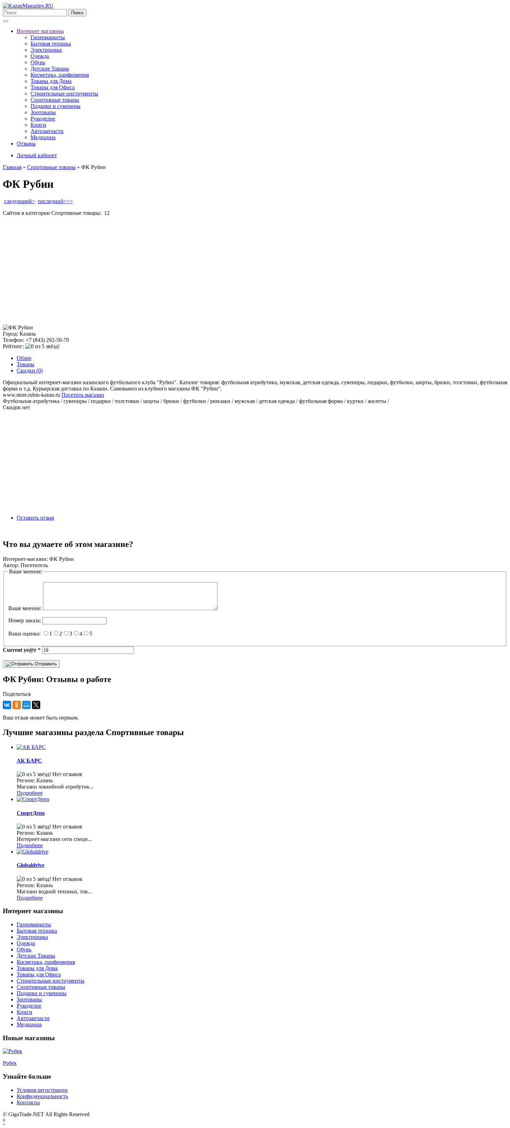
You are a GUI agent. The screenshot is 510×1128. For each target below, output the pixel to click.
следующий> (19, 201)
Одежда (40, 56)
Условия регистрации (42, 1090)
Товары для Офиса (53, 87)
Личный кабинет (37, 155)
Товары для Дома (51, 81)
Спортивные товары (55, 100)
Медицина (43, 137)
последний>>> (55, 201)
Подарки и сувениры (55, 106)
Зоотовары (43, 112)
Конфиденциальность (42, 1096)
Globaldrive (30, 865)
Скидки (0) (30, 370)
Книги (38, 125)
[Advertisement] (211, 270)
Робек (10, 1063)
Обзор (24, 358)
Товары (25, 364)
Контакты (28, 1102)
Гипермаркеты (48, 37)
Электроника (46, 50)
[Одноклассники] (16, 705)
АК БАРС (29, 761)
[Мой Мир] (26, 705)
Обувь (38, 62)
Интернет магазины (40, 31)
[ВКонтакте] (7, 705)
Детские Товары (50, 68)
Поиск (77, 12)
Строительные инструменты (64, 93)
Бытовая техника (51, 44)
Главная (12, 167)
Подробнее (30, 793)
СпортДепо (31, 813)
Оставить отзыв (35, 518)
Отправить (45, 663)
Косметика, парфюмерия (60, 75)
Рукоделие (43, 118)
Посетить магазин (82, 395)
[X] (36, 705)
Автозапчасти (47, 131)
